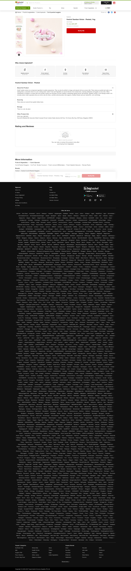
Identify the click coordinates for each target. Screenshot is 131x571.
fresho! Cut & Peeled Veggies (30, 171)
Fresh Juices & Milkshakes (57, 165)
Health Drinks (35, 550)
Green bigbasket (19, 195)
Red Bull (68, 550)
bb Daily (17, 205)
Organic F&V (18, 552)
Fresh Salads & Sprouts (74, 165)
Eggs (50, 552)
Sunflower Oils (19, 548)
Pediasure (102, 550)
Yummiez (68, 552)
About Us (17, 190)
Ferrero (84, 557)
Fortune (101, 555)
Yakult (100, 552)
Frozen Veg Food (20, 557)
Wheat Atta (35, 548)
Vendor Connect (53, 200)
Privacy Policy (19, 197)
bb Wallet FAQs (53, 195)
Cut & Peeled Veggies (22, 165)
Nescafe (84, 548)
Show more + (65, 561)
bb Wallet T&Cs (53, 197)
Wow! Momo (85, 555)
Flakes (50, 550)
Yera (83, 552)
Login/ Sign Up (106, 3)
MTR (100, 548)
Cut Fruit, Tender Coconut (39, 165)
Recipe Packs (86, 165)
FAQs (50, 190)
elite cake (85, 550)
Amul (67, 548)
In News (17, 192)
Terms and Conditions (21, 203)
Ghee (50, 548)
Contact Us (52, 192)
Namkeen (34, 552)
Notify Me (81, 31)
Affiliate (17, 200)
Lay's (100, 557)
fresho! (69, 17)
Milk (16, 550)
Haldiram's (68, 557)
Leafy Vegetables (53, 555)
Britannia (68, 555)
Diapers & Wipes (36, 557)
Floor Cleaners (19, 555)
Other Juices (35, 555)
